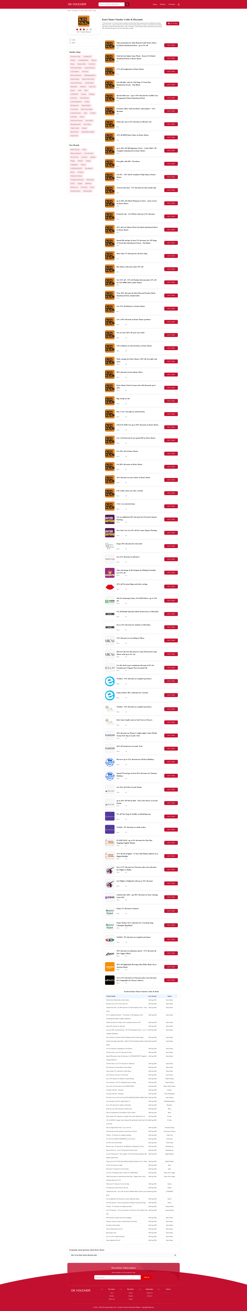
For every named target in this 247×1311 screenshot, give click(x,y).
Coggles (80, 183)
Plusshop (91, 94)
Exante (131, 1299)
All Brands (171, 4)
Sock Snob (92, 64)
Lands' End (92, 86)
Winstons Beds (81, 64)
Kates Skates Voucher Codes (88, 10)
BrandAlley (74, 86)
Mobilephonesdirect (90, 75)
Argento (83, 164)
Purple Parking (75, 79)
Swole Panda (74, 109)
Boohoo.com (74, 187)
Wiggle (73, 161)
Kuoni (84, 149)
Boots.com (112, 1299)
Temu (79, 90)
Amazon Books (89, 83)
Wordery (80, 161)
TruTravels (85, 71)
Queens (73, 90)
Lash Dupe (74, 117)
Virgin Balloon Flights (88, 132)
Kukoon (73, 60)
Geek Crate (74, 98)
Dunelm (88, 161)
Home (69, 10)
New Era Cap (74, 157)
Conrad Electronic (76, 113)
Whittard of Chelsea (76, 176)
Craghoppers (74, 164)
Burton (72, 172)
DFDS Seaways (75, 149)
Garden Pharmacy (89, 68)
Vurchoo (83, 94)
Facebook (166, 1293)
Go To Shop (174, 23)
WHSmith (88, 183)
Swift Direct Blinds (76, 68)
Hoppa (155, 4)
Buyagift (93, 157)
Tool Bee (92, 113)
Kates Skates (87, 124)
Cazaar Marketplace (76, 101)
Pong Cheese (74, 135)
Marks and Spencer (76, 153)
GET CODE (171, 45)
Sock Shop (84, 187)
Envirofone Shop (75, 56)
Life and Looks (89, 153)
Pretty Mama (89, 120)
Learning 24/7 (87, 56)
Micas (86, 90)
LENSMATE (74, 94)
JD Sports (80, 172)
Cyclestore (84, 157)
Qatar (85, 113)
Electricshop (90, 179)
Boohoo (112, 1296)
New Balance (88, 168)
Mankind (162, 4)
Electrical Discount (76, 75)
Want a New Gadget (86, 109)
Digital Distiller (86, 105)
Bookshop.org (74, 105)
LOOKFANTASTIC (76, 168)
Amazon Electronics (76, 83)
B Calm (87, 101)
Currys (130, 1293)
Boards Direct (74, 132)
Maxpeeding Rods (75, 124)
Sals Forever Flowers (76, 120)
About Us (149, 1296)
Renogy (84, 128)
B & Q (72, 183)
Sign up (146, 1277)
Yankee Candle (75, 128)
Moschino (83, 86)
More (118, 48)
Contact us (149, 1293)
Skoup (72, 64)
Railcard (93, 60)
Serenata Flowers (75, 191)
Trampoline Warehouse (77, 179)
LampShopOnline (83, 60)
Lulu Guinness (75, 71)
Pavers (92, 187)
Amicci (82, 117)
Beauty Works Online (88, 79)
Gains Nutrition (84, 98)
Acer (111, 1293)
